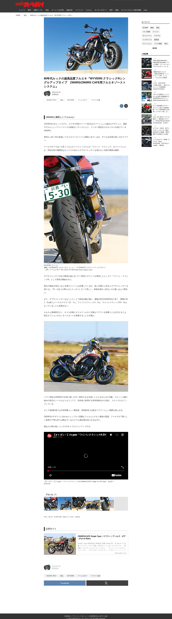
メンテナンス (147, 40)
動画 (152, 28)
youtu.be (47, 484)
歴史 (157, 28)
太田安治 (55, 94)
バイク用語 (158, 44)
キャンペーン (147, 36)
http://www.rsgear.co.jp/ (83, 270)
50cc (166, 44)
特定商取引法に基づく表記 (98, 616)
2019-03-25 (56, 92)
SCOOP (145, 28)
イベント (156, 32)
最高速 (156, 40)
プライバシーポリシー (80, 616)
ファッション (147, 44)
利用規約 (67, 616)
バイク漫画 (146, 32)
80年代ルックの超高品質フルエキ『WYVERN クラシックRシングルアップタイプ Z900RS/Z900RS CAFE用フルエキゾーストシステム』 (85, 82)
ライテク (157, 36)
